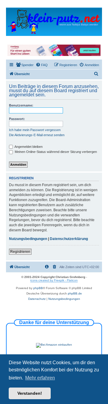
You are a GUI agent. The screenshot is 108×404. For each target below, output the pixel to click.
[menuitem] (25, 65)
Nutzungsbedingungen (28, 239)
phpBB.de (75, 293)
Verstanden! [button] (29, 393)
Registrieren (20, 252)
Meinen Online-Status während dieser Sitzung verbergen (55, 152)
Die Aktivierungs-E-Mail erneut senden (36, 135)
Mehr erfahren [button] (40, 377)
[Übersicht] (54, 21)
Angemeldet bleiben (28, 146)
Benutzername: (21, 105)
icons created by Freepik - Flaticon (54, 280)
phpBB (38, 288)
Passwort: (17, 119)
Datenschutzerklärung (69, 239)
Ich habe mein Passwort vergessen (35, 130)
